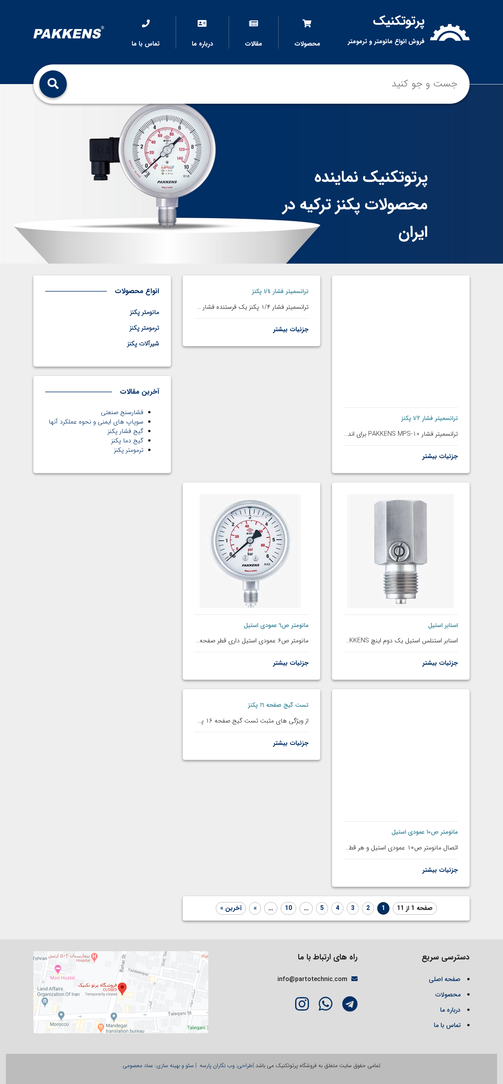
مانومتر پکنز (144, 312)
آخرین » (231, 908)
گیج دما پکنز (127, 441)
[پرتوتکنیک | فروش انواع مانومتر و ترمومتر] (68, 32)
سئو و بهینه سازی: (158, 1065)
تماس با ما (146, 44)
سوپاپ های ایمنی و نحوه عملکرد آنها (96, 422)
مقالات (253, 44)
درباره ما (202, 44)
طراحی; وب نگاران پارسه (225, 1065)
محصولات (307, 44)
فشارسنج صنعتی (122, 412)
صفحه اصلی (445, 979)
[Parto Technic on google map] (120, 992)
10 (288, 908)
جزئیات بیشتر (440, 456)
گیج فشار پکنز (125, 431)
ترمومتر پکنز (128, 450)
